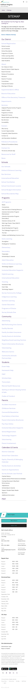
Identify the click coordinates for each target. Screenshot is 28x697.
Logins (5, 683)
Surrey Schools (5, 679)
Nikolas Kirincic (21, 541)
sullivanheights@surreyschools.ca (8, 550)
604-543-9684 (5, 545)
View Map (3, 536)
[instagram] (10, 673)
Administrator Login (6, 646)
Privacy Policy (4, 681)
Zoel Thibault (21, 554)
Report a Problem (5, 648)
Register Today (14, 525)
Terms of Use (11, 681)
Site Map (17, 681)
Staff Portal (24, 681)
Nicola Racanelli (22, 549)
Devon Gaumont (22, 545)
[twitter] (3, 673)
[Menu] (26, 2)
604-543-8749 (5, 541)
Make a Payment (14, 520)
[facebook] (6, 673)
